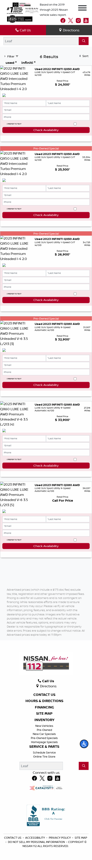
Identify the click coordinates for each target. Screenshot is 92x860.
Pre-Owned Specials (44, 738)
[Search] (84, 41)
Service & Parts (44, 747)
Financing (44, 707)
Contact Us (44, 695)
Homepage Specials (44, 742)
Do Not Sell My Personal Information (36, 842)
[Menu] (82, 8)
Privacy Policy (60, 838)
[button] (84, 744)
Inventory (44, 720)
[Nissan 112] (22, 4)
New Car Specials (44, 734)
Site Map (44, 713)
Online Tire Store (44, 756)
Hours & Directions (44, 701)
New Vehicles (44, 726)
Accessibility (35, 838)
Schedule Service (44, 752)
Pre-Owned (44, 730)
